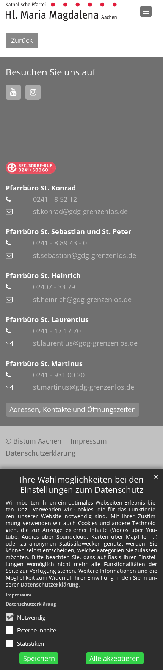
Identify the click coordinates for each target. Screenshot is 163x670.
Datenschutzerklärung (49, 584)
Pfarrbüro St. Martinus (44, 363)
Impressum (18, 594)
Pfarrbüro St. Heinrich (43, 275)
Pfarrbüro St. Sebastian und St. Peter (68, 231)
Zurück (22, 40)
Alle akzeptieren (114, 658)
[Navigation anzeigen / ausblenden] (146, 11)
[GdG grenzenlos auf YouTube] (13, 92)
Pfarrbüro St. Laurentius (47, 319)
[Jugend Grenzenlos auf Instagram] (33, 92)
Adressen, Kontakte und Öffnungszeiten (72, 409)
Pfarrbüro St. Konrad (41, 187)
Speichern (39, 658)
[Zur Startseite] (61, 11)
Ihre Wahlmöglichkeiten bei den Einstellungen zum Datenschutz (82, 484)
